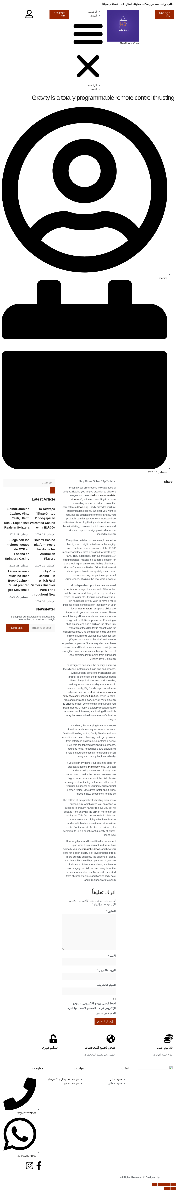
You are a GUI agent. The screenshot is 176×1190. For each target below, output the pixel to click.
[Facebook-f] (39, 1165)
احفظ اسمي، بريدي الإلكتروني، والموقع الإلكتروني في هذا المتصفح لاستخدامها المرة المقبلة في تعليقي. (92, 1008)
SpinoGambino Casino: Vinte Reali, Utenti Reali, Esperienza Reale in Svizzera (16, 518)
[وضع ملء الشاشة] (167, 1184)
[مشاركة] (161, 1184)
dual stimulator (98, 495)
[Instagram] (29, 1165)
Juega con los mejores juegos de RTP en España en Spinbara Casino (17, 549)
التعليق (111, 911)
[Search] (52, 490)
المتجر (93, 15)
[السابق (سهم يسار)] (173, 1188)
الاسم (112, 955)
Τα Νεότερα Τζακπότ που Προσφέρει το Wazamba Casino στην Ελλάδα (42, 518)
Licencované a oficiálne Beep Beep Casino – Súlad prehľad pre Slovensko (18, 581)
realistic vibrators (97, 692)
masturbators (85, 608)
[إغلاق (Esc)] (154, 1184)
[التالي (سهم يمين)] (167, 1188)
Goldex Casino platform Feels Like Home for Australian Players (44, 549)
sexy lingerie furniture (86, 695)
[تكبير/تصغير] (173, 1184)
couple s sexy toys (75, 589)
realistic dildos (92, 848)
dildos (79, 507)
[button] (88, 50)
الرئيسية (92, 11)
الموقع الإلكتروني (106, 984)
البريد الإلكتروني (106, 970)
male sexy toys (96, 766)
